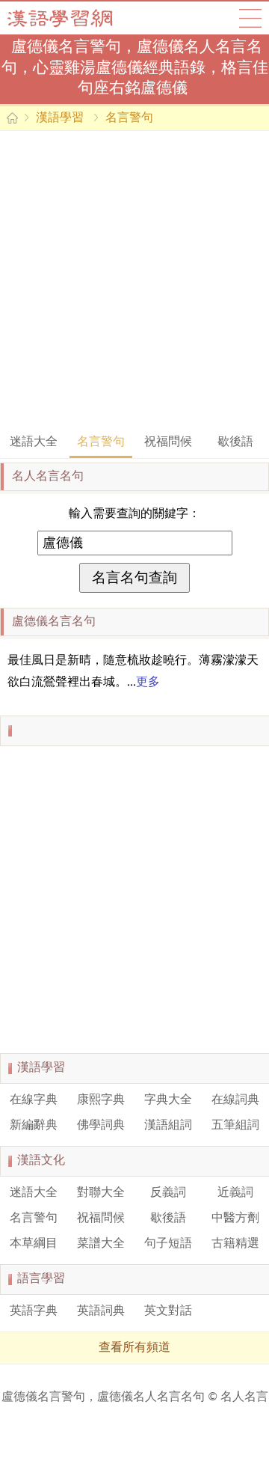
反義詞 (168, 1193)
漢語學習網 (74, 18)
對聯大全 (101, 1193)
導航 (250, 18)
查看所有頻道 (134, 1348)
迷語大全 (34, 442)
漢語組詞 (168, 1126)
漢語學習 (60, 118)
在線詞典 (235, 1100)
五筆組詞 (235, 1126)
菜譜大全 (101, 1244)
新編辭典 (34, 1126)
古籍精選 (235, 1244)
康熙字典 (101, 1100)
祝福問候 (168, 442)
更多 (148, 683)
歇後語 (235, 442)
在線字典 (34, 1100)
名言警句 (129, 118)
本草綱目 (34, 1244)
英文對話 (168, 1311)
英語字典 (34, 1311)
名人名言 (244, 1397)
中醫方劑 (235, 1218)
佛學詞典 (101, 1126)
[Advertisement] (134, 280)
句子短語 (168, 1244)
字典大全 (168, 1100)
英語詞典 (101, 1311)
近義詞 (235, 1193)
